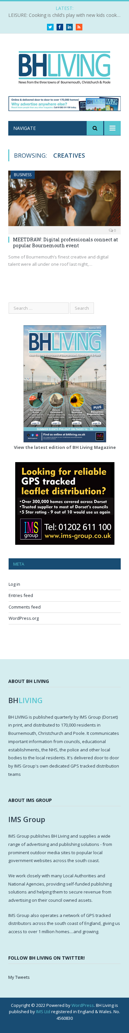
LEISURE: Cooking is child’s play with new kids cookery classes (66, 15)
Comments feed (25, 607)
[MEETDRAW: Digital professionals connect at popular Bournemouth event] (64, 200)
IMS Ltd (43, 1011)
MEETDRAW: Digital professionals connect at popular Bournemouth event (65, 242)
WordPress (82, 1005)
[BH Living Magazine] (64, 66)
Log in (14, 584)
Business (22, 175)
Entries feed (21, 595)
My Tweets (19, 977)
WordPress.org (24, 618)
